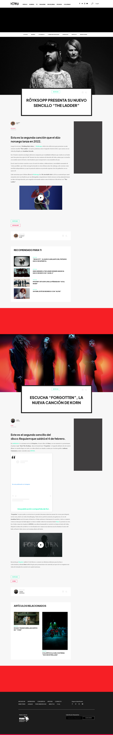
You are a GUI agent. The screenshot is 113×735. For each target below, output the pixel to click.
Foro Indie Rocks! (40, 704)
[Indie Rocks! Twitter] (82, 3)
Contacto (58, 701)
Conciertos (42, 34)
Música (25, 4)
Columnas (67, 4)
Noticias (25, 34)
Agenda (31, 4)
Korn (12, 425)
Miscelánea (51, 4)
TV (36, 4)
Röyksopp (13, 128)
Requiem (21, 562)
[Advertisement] (56, 20)
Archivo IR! (21, 701)
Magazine (42, 4)
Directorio (21, 704)
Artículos (74, 34)
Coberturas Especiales (53, 34)
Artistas (50, 701)
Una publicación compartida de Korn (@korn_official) (41, 509)
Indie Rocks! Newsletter (72, 714)
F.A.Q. (58, 704)
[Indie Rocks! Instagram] (84, 3)
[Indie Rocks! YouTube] (87, 3)
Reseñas (33, 34)
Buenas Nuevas (83, 34)
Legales (30, 704)
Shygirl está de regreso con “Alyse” (47, 291)
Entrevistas (65, 34)
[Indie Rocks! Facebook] (79, 3)
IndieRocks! (16, 443)
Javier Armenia (18, 420)
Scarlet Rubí (18, 123)
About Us (52, 704)
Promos (59, 4)
